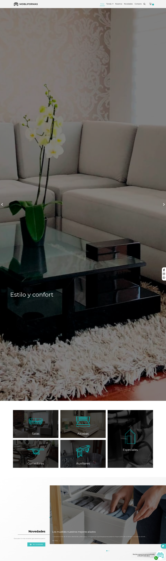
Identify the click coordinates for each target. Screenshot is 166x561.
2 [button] (109, 551)
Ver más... (56, 540)
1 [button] (107, 551)
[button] (144, 4)
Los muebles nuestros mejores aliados (74, 531)
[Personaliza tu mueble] (163, 546)
